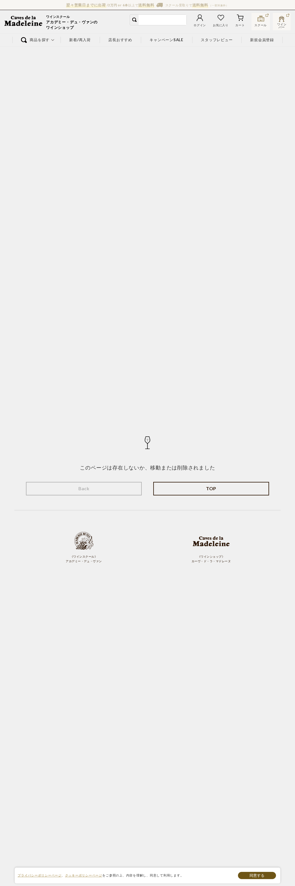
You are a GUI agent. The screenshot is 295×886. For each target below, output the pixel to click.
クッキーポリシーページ (83, 875)
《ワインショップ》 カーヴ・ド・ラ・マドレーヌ (211, 559)
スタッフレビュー (217, 39)
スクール (260, 25)
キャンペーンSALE (167, 39)
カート (240, 25)
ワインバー (281, 25)
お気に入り (220, 25)
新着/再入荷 (80, 39)
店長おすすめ (120, 39)
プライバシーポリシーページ (40, 875)
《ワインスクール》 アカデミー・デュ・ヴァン (84, 559)
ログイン (200, 25)
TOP (211, 488)
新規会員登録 (262, 39)
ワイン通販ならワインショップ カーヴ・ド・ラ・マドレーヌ (23, 21)
